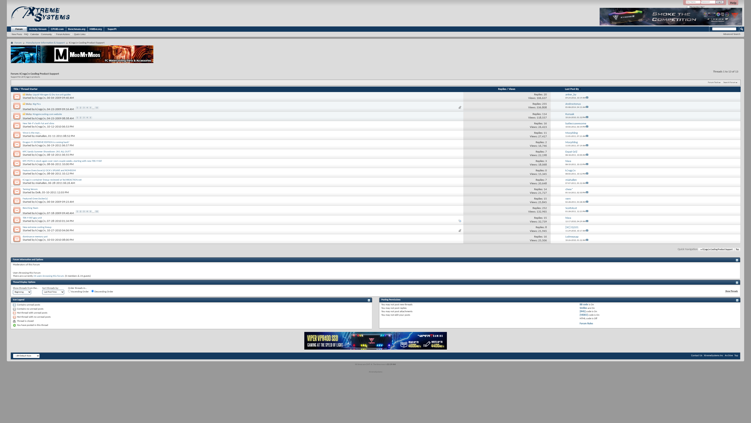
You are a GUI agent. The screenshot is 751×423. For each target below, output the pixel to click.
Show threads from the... (25, 288)
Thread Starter (29, 89)
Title (15, 89)
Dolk (38, 192)
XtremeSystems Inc (713, 355)
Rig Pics (37, 104)
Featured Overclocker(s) (35, 198)
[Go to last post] (587, 98)
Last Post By (572, 89)
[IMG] (583, 311)
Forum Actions (63, 34)
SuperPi (112, 29)
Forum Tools (713, 82)
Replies (502, 89)
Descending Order (103, 291)
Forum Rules (586, 323)
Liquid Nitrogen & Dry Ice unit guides (52, 94)
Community (46, 34)
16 (545, 123)
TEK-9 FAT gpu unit (32, 218)
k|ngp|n (40, 98)
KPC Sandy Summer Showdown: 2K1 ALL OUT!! (47, 151)
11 (97, 108)
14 (545, 189)
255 (544, 104)
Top (737, 250)
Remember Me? (697, 7)
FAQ (26, 34)
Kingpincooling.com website (47, 114)
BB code (584, 304)
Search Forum (729, 82)
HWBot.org (96, 29)
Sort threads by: (50, 288)
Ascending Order (80, 291)
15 (545, 198)
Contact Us (696, 355)
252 (544, 208)
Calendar (34, 34)
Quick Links (79, 34)
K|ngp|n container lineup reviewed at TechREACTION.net (52, 180)
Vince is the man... (32, 133)
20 (545, 94)
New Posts (17, 34)
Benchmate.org (76, 29)
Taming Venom (30, 189)
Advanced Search (731, 34)
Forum (19, 29)
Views (512, 89)
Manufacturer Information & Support (45, 43)
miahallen (41, 136)
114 (544, 114)
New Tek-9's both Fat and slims (38, 123)
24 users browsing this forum (48, 276)
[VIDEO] (584, 315)
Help (733, 3)
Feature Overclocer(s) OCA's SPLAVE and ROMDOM (49, 170)
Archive (729, 355)
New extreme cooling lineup (37, 227)
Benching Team (30, 208)
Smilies (583, 308)
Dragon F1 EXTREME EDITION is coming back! (46, 142)
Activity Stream (38, 29)
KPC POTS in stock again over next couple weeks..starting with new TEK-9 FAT (62, 161)
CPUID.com (57, 29)
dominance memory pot (35, 236)
